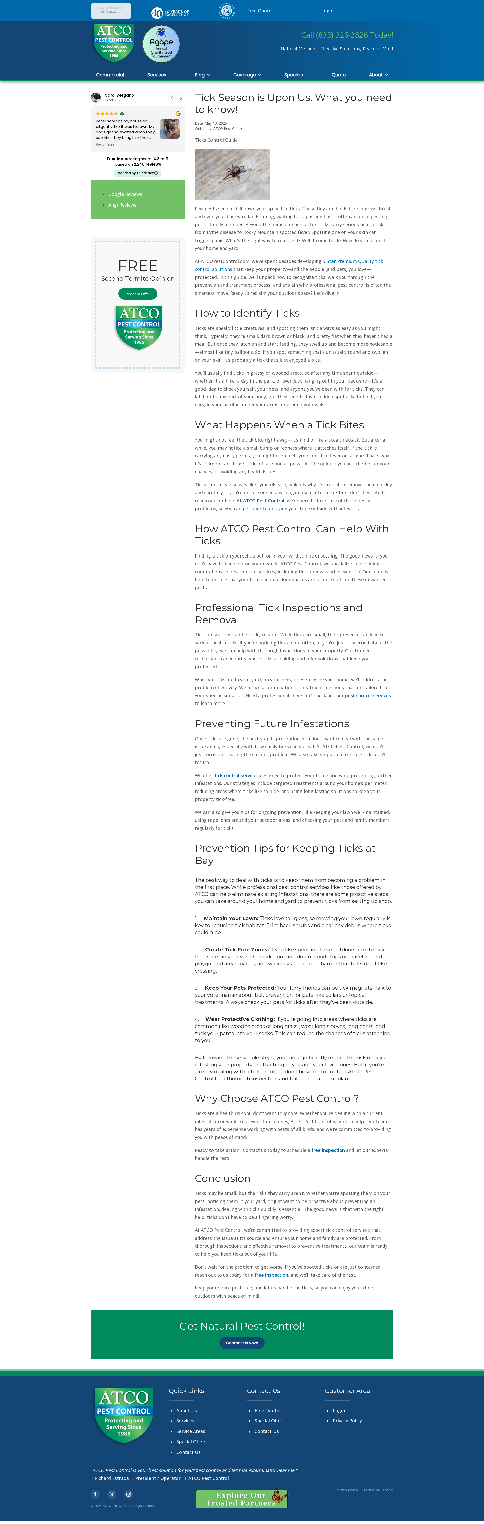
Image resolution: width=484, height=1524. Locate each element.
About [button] (376, 75)
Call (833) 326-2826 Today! (347, 35)
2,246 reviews (147, 164)
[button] (181, 98)
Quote (339, 75)
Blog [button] (200, 75)
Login (327, 11)
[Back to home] (113, 44)
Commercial (110, 75)
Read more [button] (105, 144)
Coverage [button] (244, 75)
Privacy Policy (346, 1490)
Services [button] (156, 75)
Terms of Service (378, 1490)
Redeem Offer (137, 293)
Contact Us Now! (242, 1342)
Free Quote (259, 11)
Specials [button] (293, 75)
